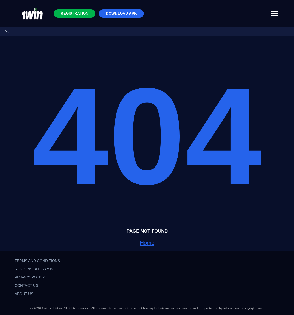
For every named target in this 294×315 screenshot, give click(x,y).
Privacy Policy (30, 277)
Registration (74, 13)
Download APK (121, 13)
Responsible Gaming (35, 269)
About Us (24, 294)
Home (147, 243)
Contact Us (26, 285)
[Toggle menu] (274, 13)
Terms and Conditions (37, 261)
